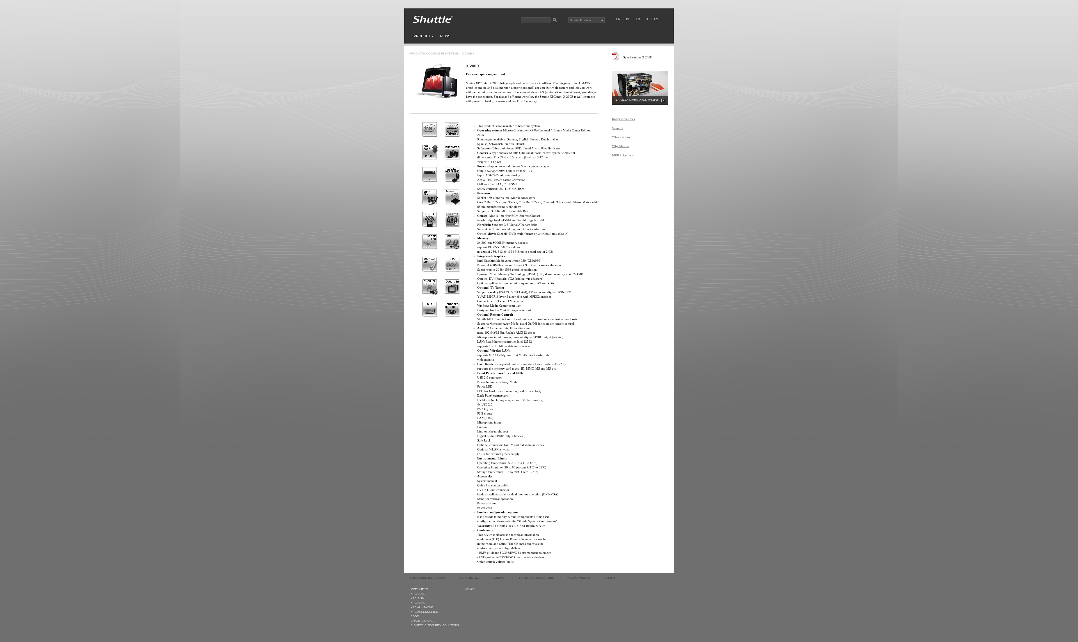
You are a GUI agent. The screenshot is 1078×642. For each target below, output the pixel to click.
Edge (415, 616)
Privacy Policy (579, 577)
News (445, 36)
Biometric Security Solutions (435, 625)
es (656, 19)
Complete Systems (443, 53)
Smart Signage (423, 620)
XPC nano (418, 602)
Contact (499, 577)
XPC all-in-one (422, 607)
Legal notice (469, 577)
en (618, 19)
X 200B (467, 53)
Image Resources (623, 118)
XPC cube (418, 593)
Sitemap (610, 577)
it (647, 19)
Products (423, 36)
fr (638, 19)
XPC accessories (424, 611)
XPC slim (417, 598)
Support (617, 128)
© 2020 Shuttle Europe (428, 577)
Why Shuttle (620, 146)
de (628, 19)
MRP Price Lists (623, 155)
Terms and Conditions (536, 577)
